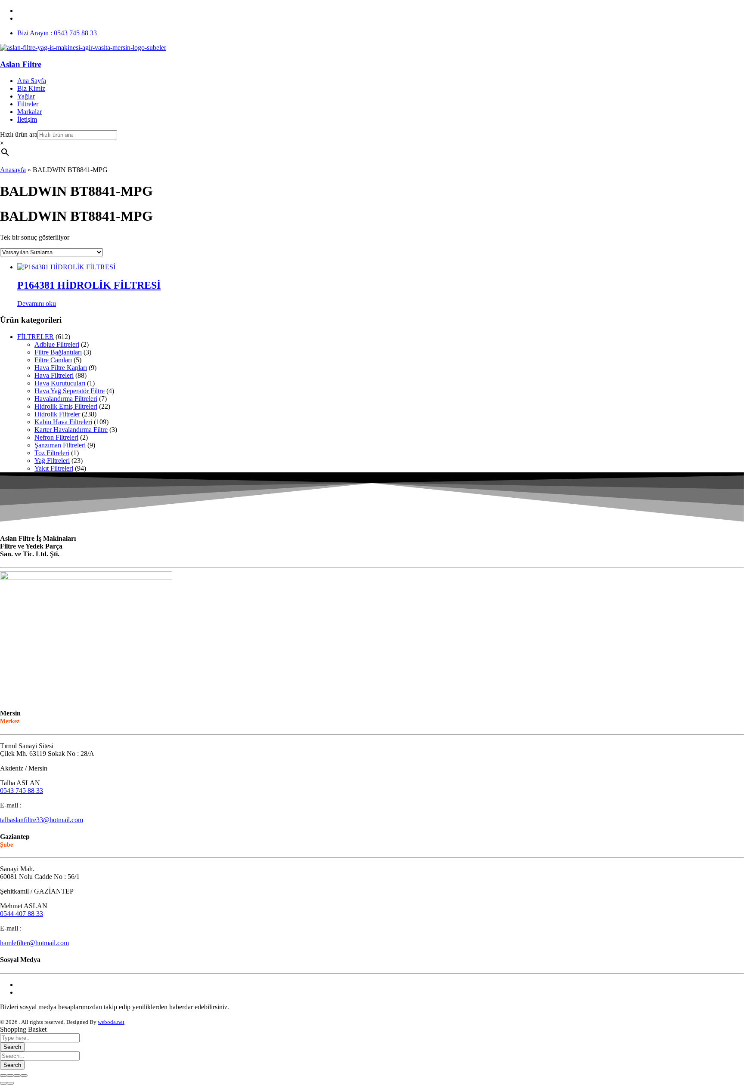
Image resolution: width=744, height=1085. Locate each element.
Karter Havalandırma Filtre (71, 429)
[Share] (10, 1075)
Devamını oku (36, 303)
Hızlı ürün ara (18, 134)
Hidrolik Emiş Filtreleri (65, 406)
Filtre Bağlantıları (58, 352)
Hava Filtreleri (54, 375)
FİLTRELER (35, 336)
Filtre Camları (53, 360)
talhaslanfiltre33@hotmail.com (41, 819)
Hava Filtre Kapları (60, 367)
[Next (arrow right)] (10, 1083)
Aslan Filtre (20, 64)
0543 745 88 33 (21, 790)
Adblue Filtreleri (56, 344)
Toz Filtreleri (51, 452)
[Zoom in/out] (24, 1075)
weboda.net (111, 1022)
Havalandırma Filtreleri (65, 398)
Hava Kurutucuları (59, 383)
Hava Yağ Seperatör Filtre (69, 391)
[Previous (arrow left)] (3, 1083)
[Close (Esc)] (3, 1075)
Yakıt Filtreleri (53, 468)
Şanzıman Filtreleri (60, 445)
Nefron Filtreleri (56, 437)
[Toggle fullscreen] (17, 1075)
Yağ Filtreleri (52, 460)
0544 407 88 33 (21, 913)
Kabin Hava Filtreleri (63, 421)
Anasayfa (13, 169)
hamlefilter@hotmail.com (34, 942)
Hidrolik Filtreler (57, 414)
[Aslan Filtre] (83, 47)
